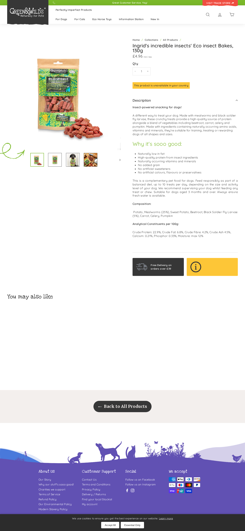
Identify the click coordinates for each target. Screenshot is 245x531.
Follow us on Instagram (140, 484)
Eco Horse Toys (102, 19)
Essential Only (132, 525)
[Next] (118, 160)
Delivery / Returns (94, 494)
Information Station (131, 19)
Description (142, 100)
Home (136, 39)
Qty (135, 63)
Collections (151, 39)
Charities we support (52, 489)
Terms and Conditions (96, 484)
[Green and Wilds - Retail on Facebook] (127, 490)
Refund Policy (47, 499)
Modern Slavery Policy (53, 509)
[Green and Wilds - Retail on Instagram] (132, 490)
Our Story (45, 479)
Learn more (166, 518)
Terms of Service (49, 494)
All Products (170, 39)
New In (155, 19)
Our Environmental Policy (55, 504)
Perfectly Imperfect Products (74, 9)
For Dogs (61, 19)
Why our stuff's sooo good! (56, 484)
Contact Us (89, 479)
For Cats (79, 19)
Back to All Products (125, 406)
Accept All (110, 525)
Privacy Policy (91, 489)
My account (89, 504)
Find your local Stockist (97, 499)
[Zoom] (64, 93)
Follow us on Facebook (140, 479)
